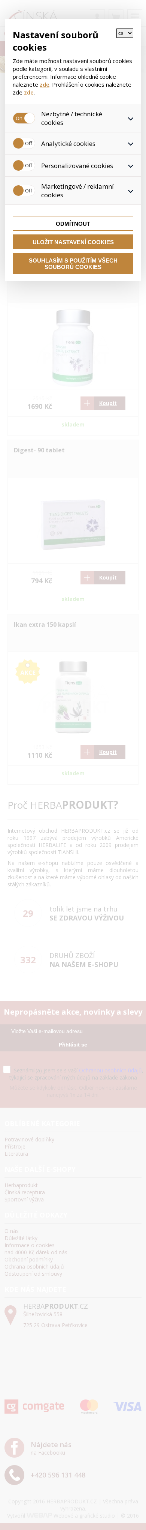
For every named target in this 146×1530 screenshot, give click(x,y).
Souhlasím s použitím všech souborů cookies (73, 263)
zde (44, 84)
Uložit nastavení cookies (73, 242)
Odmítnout (73, 224)
